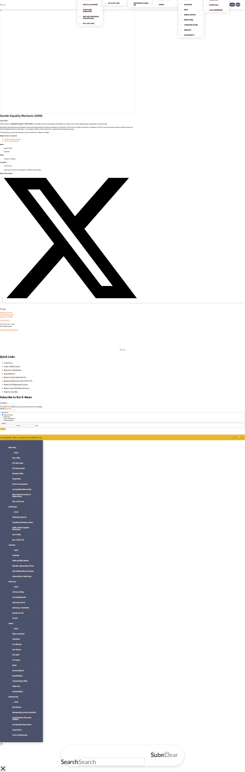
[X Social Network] (70, 298)
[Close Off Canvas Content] (1, 743)
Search (69, 761)
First (18, 425)
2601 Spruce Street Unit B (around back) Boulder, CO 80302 (7, 314)
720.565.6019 (4, 320)
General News (8, 415)
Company (3, 403)
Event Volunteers (9, 418)
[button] (242, 4)
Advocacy (7, 417)
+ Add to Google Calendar (12, 139)
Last (37, 425)
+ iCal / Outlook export (11, 141)
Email (5, 408)
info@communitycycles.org (9, 330)
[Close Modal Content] (3, 769)
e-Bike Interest (9, 420)
